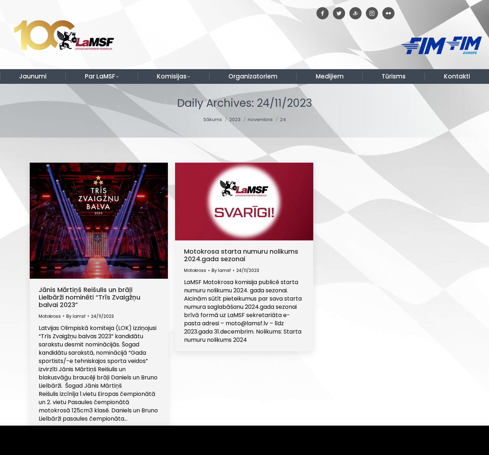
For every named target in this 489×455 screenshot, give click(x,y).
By (76, 316)
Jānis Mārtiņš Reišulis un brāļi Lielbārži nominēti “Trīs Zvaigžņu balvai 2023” (89, 297)
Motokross (50, 316)
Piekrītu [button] (467, 440)
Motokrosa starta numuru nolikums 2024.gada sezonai (241, 255)
